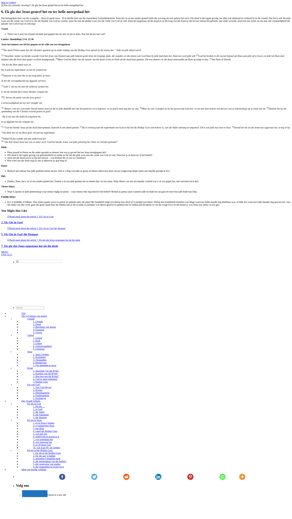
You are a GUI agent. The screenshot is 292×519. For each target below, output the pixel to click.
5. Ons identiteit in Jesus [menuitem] (44, 365)
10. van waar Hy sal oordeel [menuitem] (46, 447)
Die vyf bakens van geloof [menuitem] (34, 316)
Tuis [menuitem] (23, 313)
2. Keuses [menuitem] (37, 390)
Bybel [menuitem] (30, 368)
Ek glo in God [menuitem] (34, 403)
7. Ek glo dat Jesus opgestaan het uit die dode (29, 246)
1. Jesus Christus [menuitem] (41, 354)
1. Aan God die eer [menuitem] (42, 387)
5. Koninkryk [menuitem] (39, 398)
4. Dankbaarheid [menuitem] (41, 395)
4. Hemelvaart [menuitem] (40, 362)
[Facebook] (62, 477)
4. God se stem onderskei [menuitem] (45, 379)
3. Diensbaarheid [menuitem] (41, 393)
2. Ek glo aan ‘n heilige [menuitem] (44, 456)
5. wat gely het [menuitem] (40, 434)
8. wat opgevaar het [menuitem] (42, 442)
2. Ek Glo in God (12, 222)
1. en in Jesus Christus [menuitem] (43, 423)
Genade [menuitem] (31, 319)
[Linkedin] (158, 477)
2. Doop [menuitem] (37, 324)
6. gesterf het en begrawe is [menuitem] (46, 436)
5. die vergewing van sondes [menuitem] (46, 464)
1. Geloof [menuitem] (37, 338)
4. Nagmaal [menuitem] (38, 329)
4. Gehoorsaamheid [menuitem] (42, 346)
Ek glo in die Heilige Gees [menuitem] (40, 450)
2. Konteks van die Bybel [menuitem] (45, 373)
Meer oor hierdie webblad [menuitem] (33, 469)
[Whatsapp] (223, 477)
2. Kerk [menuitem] (36, 340)
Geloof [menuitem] (30, 335)
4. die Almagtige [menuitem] (41, 414)
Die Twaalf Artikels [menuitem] (30, 401)
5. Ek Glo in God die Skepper (19, 234)
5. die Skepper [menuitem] (40, 417)
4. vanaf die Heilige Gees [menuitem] (45, 431)
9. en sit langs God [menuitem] (42, 445)
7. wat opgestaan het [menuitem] (43, 439)
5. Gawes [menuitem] (37, 332)
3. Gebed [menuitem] (37, 343)
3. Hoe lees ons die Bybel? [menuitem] (46, 376)
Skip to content (8, 2)
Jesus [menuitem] (29, 351)
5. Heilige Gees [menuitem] (40, 382)
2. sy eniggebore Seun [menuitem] (43, 425)
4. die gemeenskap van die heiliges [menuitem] (49, 461)
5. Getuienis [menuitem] (39, 349)
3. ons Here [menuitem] (38, 428)
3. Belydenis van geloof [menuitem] (44, 327)
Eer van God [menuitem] (33, 384)
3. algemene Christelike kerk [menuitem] (46, 458)
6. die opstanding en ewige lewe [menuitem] (48, 467)
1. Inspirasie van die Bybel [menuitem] (46, 371)
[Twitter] (94, 477)
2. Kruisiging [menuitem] (39, 357)
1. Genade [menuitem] (38, 321)
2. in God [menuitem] (37, 409)
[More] (242, 477)
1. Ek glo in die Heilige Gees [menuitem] (47, 453)
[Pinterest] (190, 477)
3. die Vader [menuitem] (39, 412)
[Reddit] (126, 477)
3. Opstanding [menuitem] (40, 360)
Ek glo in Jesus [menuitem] (34, 420)
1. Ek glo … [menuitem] (39, 406)
